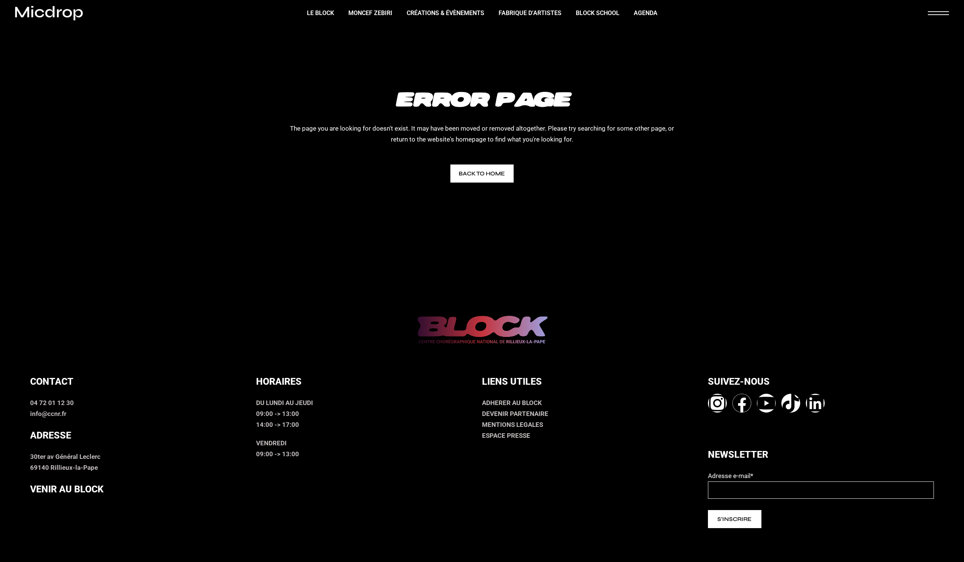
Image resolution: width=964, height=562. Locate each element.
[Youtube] (766, 403)
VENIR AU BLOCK (67, 489)
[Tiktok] (790, 403)
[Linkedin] (815, 403)
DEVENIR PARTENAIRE (515, 413)
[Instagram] (717, 403)
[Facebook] (741, 403)
